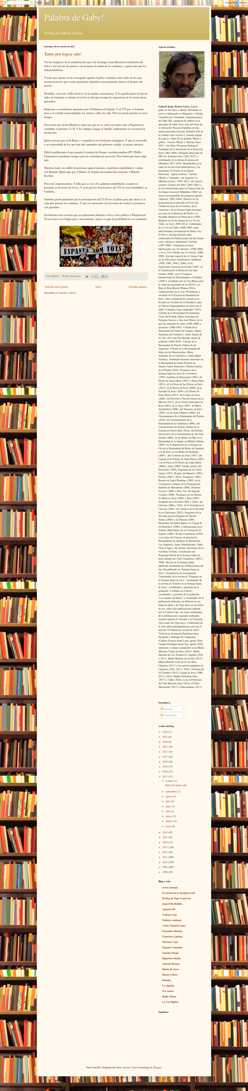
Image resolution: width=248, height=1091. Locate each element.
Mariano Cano (170, 942)
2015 (165, 837)
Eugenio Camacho (172, 947)
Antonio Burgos (171, 964)
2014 (165, 842)
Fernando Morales (172, 931)
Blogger (157, 1067)
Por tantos (168, 991)
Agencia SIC (169, 909)
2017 (165, 776)
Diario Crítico (170, 975)
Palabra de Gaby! (74, 17)
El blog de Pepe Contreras (176, 898)
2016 (165, 832)
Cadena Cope (169, 915)
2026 (165, 732)
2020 (165, 761)
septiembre (171, 791)
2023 (165, 746)
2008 (165, 872)
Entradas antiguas (138, 286)
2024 (165, 742)
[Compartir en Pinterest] (106, 276)
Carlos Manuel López (174, 925)
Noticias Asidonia (171, 920)
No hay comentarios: (72, 276)
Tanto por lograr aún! (63, 54)
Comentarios (169, 715)
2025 (165, 736)
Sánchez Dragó (170, 953)
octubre (170, 781)
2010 (165, 862)
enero (169, 826)
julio (168, 801)
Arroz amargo (170, 887)
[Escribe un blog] (96, 276)
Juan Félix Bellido (172, 904)
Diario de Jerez (170, 969)
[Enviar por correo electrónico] (93, 276)
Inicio (98, 286)
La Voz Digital (170, 1002)
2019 (165, 766)
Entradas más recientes (56, 286)
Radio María (169, 996)
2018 (165, 771)
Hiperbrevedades (171, 958)
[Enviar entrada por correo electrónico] (86, 276)
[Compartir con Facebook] (103, 276)
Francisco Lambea (172, 936)
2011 (165, 857)
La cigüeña (168, 985)
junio (169, 806)
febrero (170, 821)
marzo (169, 816)
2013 (165, 847)
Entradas (167, 709)
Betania (166, 980)
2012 (165, 852)
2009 (165, 867)
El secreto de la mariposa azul (178, 893)
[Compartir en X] (99, 276)
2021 (165, 756)
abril (168, 811)
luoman (126, 1067)
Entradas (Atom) (67, 292)
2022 (165, 751)
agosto (169, 796)
